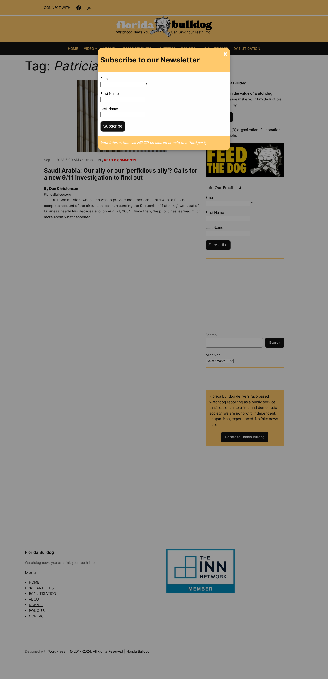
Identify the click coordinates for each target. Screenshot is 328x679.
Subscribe (112, 126)
